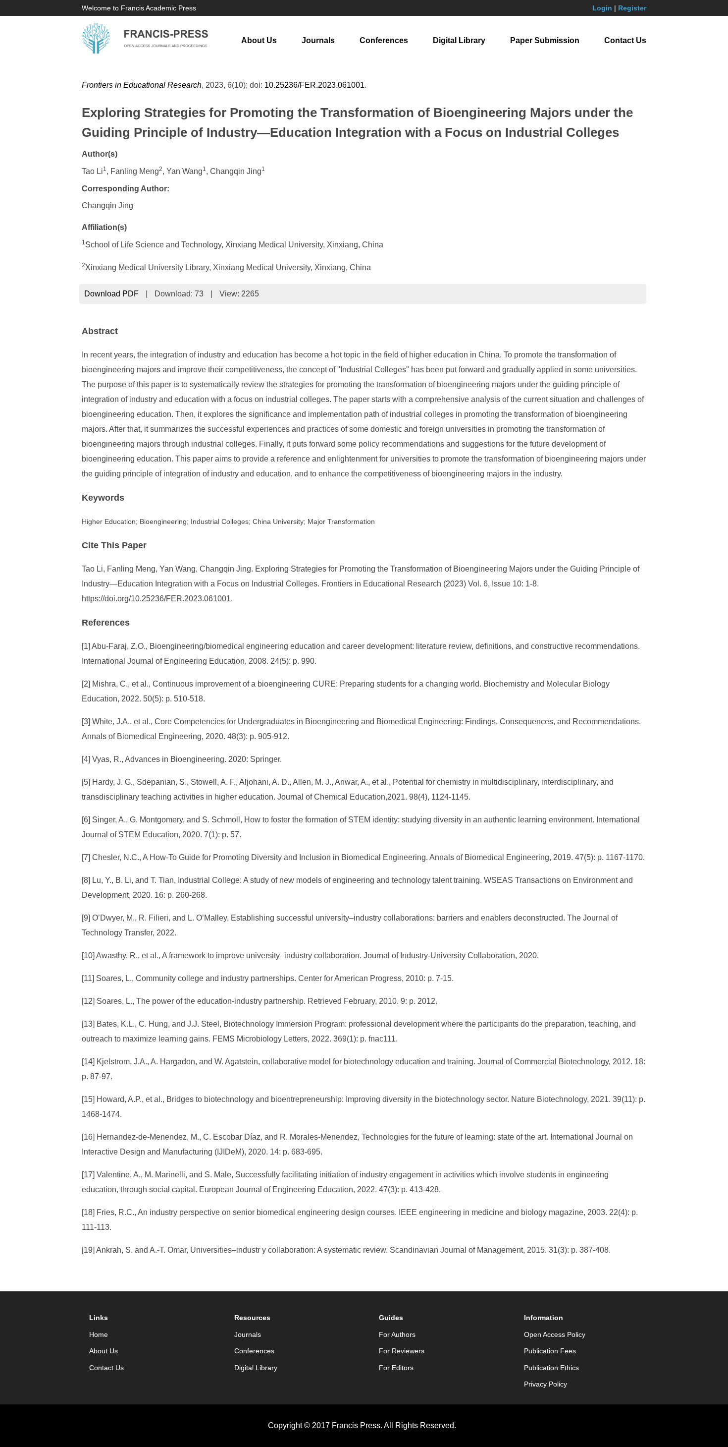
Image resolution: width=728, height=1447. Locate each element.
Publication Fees (550, 1351)
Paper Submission (544, 40)
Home (98, 1334)
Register (632, 8)
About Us (259, 40)
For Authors (397, 1334)
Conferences (384, 40)
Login (602, 8)
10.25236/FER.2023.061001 (314, 85)
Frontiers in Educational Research (142, 85)
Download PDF (111, 293)
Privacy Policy (545, 1384)
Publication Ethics (551, 1368)
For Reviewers (401, 1351)
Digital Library (459, 40)
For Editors (396, 1368)
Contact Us (625, 40)
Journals (318, 40)
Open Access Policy (554, 1334)
